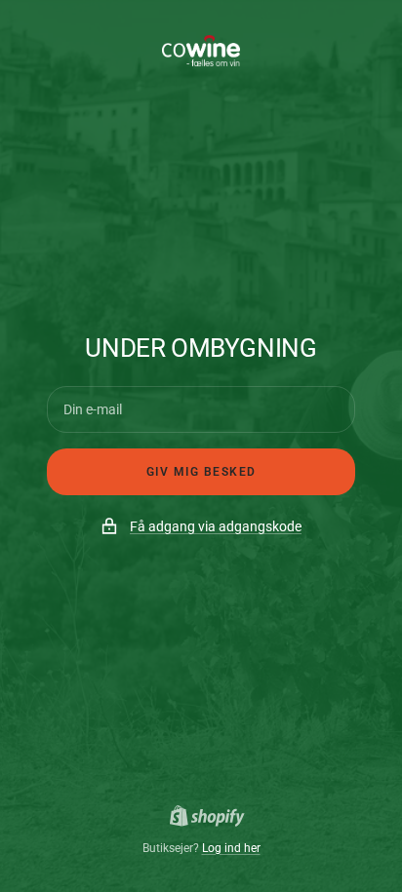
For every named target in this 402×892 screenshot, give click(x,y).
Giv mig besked (201, 472)
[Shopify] (201, 818)
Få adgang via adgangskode (216, 526)
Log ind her (231, 848)
